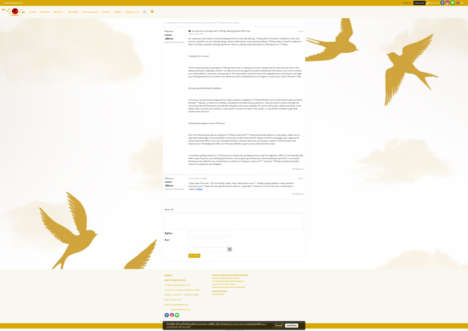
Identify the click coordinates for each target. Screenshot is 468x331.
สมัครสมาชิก (419, 3)
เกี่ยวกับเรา (45, 12)
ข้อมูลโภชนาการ (132, 12)
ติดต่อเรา (106, 12)
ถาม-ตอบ (184, 22)
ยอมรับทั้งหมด (292, 325)
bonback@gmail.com (179, 304)
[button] (144, 12)
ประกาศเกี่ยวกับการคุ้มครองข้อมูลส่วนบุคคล (228, 281)
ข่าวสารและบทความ (90, 12)
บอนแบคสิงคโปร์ (218, 294)
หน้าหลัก (32, 12)
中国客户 (118, 12)
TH (461, 3)
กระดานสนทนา (171, 22)
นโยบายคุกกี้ (186, 327)
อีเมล (168, 240)
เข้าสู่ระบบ (407, 3)
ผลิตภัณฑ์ (58, 12)
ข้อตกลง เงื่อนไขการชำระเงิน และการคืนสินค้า (228, 287)
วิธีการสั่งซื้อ (73, 12)
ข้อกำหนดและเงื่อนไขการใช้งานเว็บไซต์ (226, 278)
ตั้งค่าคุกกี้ (278, 325)
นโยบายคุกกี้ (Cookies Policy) (223, 284)
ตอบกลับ (195, 255)
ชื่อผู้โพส (169, 233)
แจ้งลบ (300, 31)
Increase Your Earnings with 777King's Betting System (214, 22)
